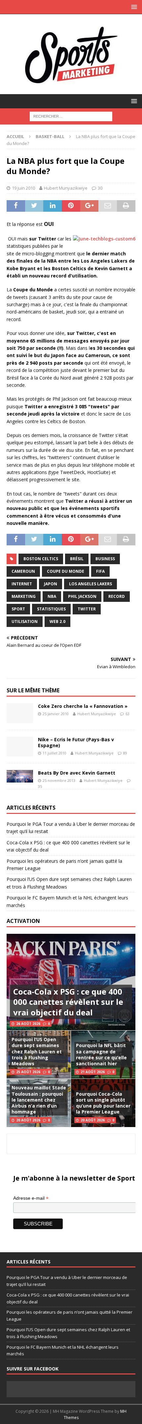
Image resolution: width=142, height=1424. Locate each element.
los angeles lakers (90, 584)
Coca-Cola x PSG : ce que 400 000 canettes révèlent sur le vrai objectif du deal (68, 1001)
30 (100, 188)
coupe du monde (65, 571)
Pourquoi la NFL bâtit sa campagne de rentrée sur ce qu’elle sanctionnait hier (101, 1054)
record (116, 596)
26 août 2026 (28, 1023)
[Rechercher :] (71, 116)
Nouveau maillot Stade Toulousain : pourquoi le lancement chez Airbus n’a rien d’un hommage (39, 1099)
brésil (77, 559)
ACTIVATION (23, 921)
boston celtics (40, 559)
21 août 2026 (93, 1072)
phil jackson (82, 596)
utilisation (25, 621)
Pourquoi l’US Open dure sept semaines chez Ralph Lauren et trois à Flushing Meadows (37, 1051)
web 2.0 (57, 621)
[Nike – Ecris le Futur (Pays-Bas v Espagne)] (20, 746)
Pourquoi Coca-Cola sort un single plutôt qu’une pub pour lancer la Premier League (103, 1103)
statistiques (51, 609)
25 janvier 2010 (56, 713)
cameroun (23, 571)
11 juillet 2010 (54, 752)
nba (52, 596)
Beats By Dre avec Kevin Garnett (76, 773)
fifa (100, 571)
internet (22, 584)
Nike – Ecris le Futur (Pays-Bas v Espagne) (76, 742)
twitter (87, 609)
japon (50, 584)
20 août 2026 (28, 1120)
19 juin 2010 (23, 188)
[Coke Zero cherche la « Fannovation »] (20, 713)
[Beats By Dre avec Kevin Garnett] (20, 776)
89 (125, 752)
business (105, 559)
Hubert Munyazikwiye (66, 188)
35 (40, 786)
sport (18, 609)
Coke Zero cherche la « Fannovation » (82, 706)
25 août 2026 (28, 1072)
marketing (24, 596)
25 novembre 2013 (59, 780)
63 (127, 713)
